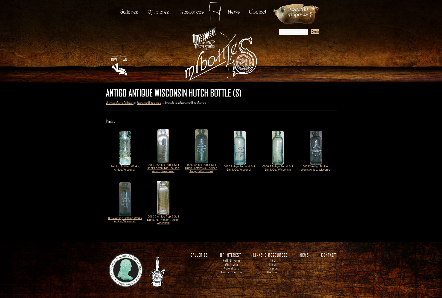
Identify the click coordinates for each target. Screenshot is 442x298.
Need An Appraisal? (300, 12)
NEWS (304, 255)
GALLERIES (199, 255)
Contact (257, 12)
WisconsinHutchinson (149, 103)
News (234, 12)
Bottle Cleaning (232, 272)
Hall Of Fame (232, 260)
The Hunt (273, 272)
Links (273, 264)
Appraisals (231, 268)
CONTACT (328, 255)
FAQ (273, 260)
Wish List (231, 264)
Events (273, 268)
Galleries (129, 12)
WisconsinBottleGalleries (120, 103)
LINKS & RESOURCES (270, 255)
